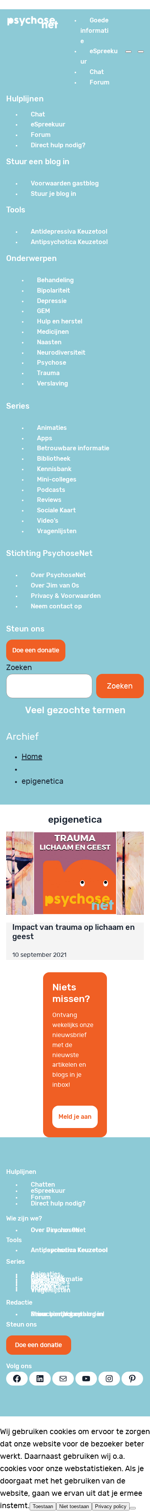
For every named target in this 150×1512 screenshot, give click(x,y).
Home (32, 757)
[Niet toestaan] (133, 1508)
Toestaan (43, 1506)
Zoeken (19, 668)
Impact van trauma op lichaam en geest (73, 932)
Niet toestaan (74, 1506)
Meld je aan (75, 1116)
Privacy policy (111, 1506)
